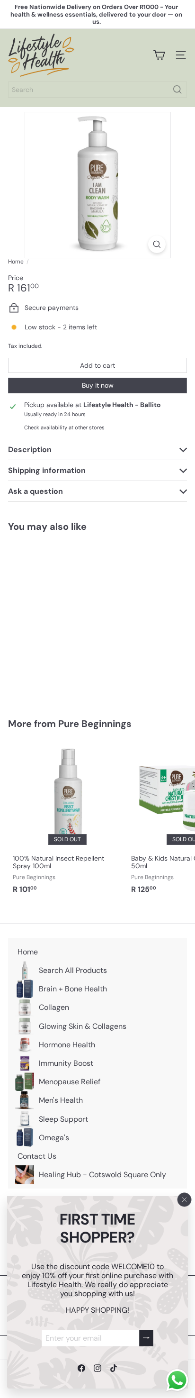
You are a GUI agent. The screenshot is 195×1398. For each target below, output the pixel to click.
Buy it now (98, 385)
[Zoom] (157, 244)
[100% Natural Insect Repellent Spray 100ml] (67, 820)
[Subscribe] (146, 1337)
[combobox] (97, 90)
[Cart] (159, 55)
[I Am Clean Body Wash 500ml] (67, 619)
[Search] (177, 90)
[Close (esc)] (184, 1199)
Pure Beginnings (95, 723)
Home (16, 261)
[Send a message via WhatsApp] (177, 1380)
